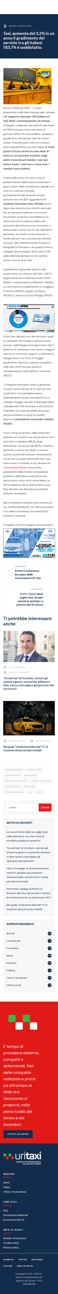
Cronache (12, 948)
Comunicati (24, 672)
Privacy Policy (11, 1247)
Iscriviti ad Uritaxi (18, 1134)
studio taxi (29, 786)
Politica (10, 970)
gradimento (30, 775)
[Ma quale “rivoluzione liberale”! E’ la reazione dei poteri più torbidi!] (29, 718)
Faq (5, 1210)
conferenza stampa (15, 467)
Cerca (45, 807)
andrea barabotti (14, 770)
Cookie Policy (11, 1243)
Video (6, 1187)
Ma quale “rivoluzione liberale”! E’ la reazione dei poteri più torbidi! (25, 748)
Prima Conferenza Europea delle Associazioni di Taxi (28, 572)
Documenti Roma (13, 1219)
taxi (30, 792)
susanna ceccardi (14, 792)
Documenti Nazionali (15, 1215)
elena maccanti (13, 775)
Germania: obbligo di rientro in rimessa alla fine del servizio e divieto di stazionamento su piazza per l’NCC (29, 893)
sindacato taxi (12, 786)
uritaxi (38, 792)
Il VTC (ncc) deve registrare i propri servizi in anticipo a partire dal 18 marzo (30, 597)
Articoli (13, 26)
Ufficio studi (25, 26)
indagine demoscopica (16, 781)
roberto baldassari (41, 781)
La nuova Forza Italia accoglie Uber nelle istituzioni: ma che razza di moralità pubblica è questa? (27, 836)
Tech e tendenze (16, 977)
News (47, 741)
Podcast (11, 963)
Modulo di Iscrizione (14, 1238)
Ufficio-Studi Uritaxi (14, 1191)
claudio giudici (34, 770)
